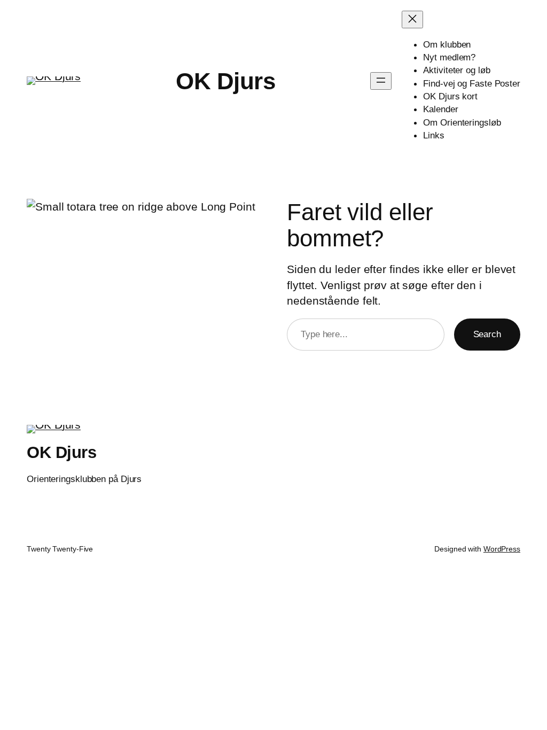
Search (487, 334)
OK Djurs (225, 81)
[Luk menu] (412, 19)
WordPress (501, 549)
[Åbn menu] (381, 81)
